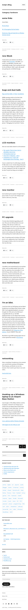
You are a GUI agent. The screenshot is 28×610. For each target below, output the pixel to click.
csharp (4, 490)
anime (4, 484)
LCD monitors (8, 143)
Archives (4, 599)
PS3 (23, 503)
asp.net (17, 484)
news (14, 501)
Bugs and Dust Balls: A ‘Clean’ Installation (13, 94)
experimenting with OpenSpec (11, 468)
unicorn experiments (8, 472)
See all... (4, 544)
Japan (10, 498)
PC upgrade (7, 217)
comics (22, 487)
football (18, 493)
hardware (13, 49)
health (19, 495)
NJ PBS (5, 473)
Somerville (5, 509)
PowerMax (12, 61)
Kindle (14, 498)
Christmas (15, 487)
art (12, 484)
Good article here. (6, 373)
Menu (23, 4)
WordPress (5, 512)
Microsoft (20, 498)
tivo (11, 509)
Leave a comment (19, 137)
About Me (4, 596)
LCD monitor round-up (9, 154)
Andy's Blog (7, 5)
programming (17, 503)
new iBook (7, 56)
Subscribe (6, 584)
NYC (21, 501)
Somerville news (7, 523)
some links (7, 18)
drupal (9, 490)
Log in (5, 555)
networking (7, 358)
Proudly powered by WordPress (14, 607)
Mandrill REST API (8, 534)
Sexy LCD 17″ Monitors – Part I (11, 155)
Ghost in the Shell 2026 (9, 470)
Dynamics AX (16, 490)
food (14, 493)
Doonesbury (20, 337)
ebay (22, 490)
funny (23, 493)
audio (21, 484)
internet (17, 49)
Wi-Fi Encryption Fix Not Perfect (10, 29)
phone (10, 503)
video (14, 509)
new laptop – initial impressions (11, 539)
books (10, 487)
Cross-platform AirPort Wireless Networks (13, 421)
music (9, 501)
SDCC (7, 506)
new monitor (8, 190)
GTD (9, 495)
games (4, 495)
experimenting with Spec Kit (10, 466)
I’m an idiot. (7, 302)
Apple (12, 83)
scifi (4, 506)
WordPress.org (7, 560)
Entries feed (6, 557)
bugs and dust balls (11, 90)
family (4, 493)
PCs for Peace (5, 25)
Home (3, 593)
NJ (17, 501)
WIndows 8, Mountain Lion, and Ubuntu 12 (14, 528)
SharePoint (14, 506)
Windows (18, 351)
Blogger (5, 487)
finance (9, 493)
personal (5, 503)
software (20, 506)
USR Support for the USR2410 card (11, 424)
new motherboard (10, 263)
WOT (11, 512)
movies (4, 501)
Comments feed (7, 559)
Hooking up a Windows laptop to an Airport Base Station (13, 396)
